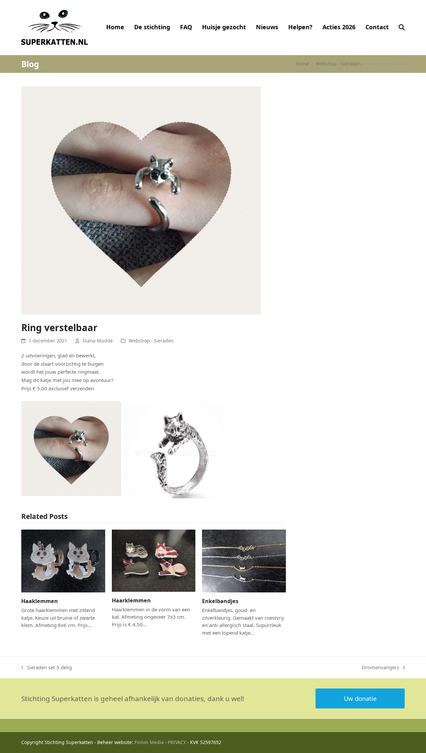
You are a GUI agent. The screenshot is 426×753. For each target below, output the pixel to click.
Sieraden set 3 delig (46, 668)
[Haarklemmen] (154, 560)
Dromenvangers (380, 668)
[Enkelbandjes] (244, 560)
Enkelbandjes (220, 601)
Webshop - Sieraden (151, 340)
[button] (402, 27)
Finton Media (149, 742)
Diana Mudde (98, 340)
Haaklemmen (39, 601)
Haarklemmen (131, 600)
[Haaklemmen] (63, 560)
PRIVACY (177, 742)
